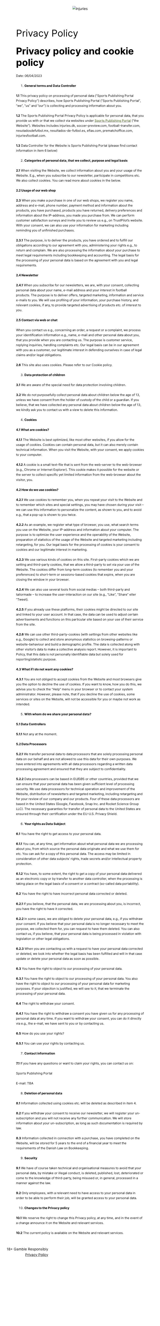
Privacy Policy (36, 1255)
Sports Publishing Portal (113, 121)
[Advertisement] (80, 1295)
